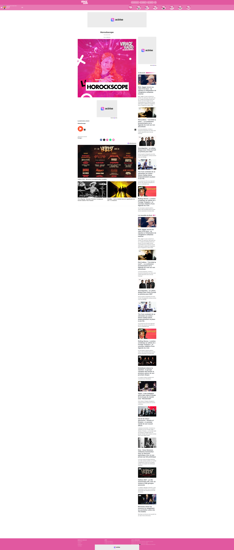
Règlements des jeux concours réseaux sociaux (142, 541)
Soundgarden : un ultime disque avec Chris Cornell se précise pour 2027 (147, 149)
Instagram (80, 544)
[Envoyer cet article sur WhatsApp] (110, 140)
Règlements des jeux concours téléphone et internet (143, 544)
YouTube (80, 545)
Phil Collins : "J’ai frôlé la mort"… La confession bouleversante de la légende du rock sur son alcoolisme (147, 123)
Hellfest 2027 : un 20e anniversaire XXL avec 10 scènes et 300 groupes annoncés (146, 482)
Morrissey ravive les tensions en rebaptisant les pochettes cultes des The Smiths (146, 509)
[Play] (1, 7)
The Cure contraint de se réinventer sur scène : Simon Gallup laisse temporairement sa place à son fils (146, 175)
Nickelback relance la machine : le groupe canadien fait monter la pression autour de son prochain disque (146, 371)
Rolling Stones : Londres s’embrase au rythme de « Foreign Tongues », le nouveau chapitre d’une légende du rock (147, 202)
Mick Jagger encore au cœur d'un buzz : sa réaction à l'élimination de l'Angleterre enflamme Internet (147, 90)
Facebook (80, 541)
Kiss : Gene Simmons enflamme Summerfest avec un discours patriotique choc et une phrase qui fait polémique (147, 453)
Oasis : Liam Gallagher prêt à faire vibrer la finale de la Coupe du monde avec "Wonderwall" (147, 396)
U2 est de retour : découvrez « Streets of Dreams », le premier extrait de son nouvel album (146, 422)
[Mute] (22, 7)
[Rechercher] (155, 2)
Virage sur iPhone (109, 541)
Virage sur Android (109, 543)
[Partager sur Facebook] (100, 140)
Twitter (79, 543)
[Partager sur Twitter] (103, 140)
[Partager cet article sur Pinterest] (107, 140)
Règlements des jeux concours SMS (139, 543)
